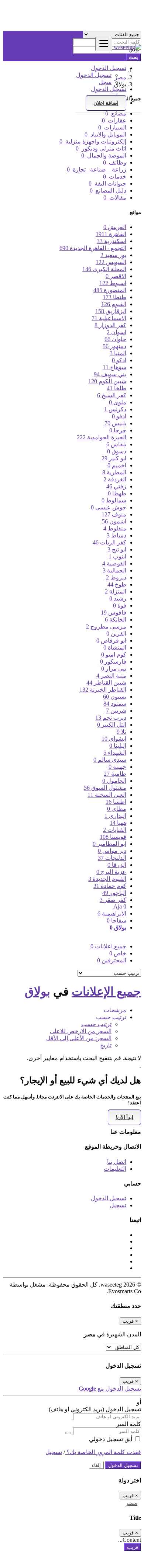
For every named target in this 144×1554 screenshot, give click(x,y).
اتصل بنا (116, 1162)
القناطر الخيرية (102, 689)
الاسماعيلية (109, 318)
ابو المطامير (109, 844)
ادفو (119, 416)
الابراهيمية (111, 913)
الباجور (114, 893)
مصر (131, 1503)
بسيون (114, 696)
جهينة (117, 767)
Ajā (119, 906)
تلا (121, 731)
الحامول (114, 781)
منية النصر (111, 675)
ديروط (116, 577)
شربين (116, 710)
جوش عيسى (108, 507)
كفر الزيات (109, 542)
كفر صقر (113, 900)
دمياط (116, 535)
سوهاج (114, 367)
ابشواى (114, 739)
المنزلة (115, 591)
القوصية (114, 563)
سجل (105, 82)
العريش (114, 227)
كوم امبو (113, 654)
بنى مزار (113, 668)
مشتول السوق (105, 788)
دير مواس (112, 851)
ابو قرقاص (111, 640)
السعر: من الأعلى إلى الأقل (79, 1038)
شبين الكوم (107, 381)
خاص (117, 953)
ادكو (119, 360)
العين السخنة (107, 795)
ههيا (118, 823)
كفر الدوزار (110, 325)
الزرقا (116, 865)
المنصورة (109, 290)
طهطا (117, 493)
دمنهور (114, 346)
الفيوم (113, 304)
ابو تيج (116, 549)
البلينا (117, 746)
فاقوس (113, 612)
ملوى (117, 402)
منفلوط (114, 528)
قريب (132, 1547)
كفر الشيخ (111, 395)
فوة (119, 605)
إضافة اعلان (106, 103)
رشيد (117, 598)
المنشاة (114, 647)
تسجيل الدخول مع (110, 1388)
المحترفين (111, 960)
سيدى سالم (109, 760)
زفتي (116, 486)
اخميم (116, 465)
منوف (114, 514)
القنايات (114, 830)
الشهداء (114, 753)
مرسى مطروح (106, 626)
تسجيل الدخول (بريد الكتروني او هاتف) (95, 1409)
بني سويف (110, 374)
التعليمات (115, 1169)
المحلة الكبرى (104, 269)
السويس (111, 262)
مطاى (116, 809)
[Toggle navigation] (103, 44)
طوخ (116, 584)
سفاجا (116, 920)
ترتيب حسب (96, 1024)
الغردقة (114, 479)
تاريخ (106, 1045)
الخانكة (115, 619)
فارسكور (113, 661)
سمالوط (114, 500)
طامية (115, 774)
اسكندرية (111, 241)
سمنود (114, 703)
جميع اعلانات (108, 946)
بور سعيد (113, 255)
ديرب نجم (110, 717)
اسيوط (112, 283)
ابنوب (117, 556)
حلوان (115, 339)
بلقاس (116, 444)
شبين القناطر (106, 682)
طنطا (114, 297)
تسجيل (118, 1205)
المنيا (118, 353)
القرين (116, 633)
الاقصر (116, 276)
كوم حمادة (109, 886)
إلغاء (96, 1465)
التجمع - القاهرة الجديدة (92, 248)
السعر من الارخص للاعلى (81, 1031)
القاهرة (111, 234)
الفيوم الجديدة (107, 879)
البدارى (115, 816)
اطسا (116, 802)
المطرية (114, 472)
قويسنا (113, 837)
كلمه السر (128, 1424)
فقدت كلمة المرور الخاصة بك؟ (103, 1452)
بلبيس (115, 423)
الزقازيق (110, 311)
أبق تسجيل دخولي (111, 1439)
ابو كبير (114, 458)
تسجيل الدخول (94, 75)
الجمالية (114, 570)
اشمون (114, 521)
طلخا (116, 388)
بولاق (118, 927)
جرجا (117, 430)
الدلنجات (112, 858)
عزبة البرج (111, 872)
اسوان (116, 332)
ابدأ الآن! (124, 1117)
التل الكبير (111, 724)
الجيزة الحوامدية (101, 437)
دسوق (116, 451)
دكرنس (115, 409)
